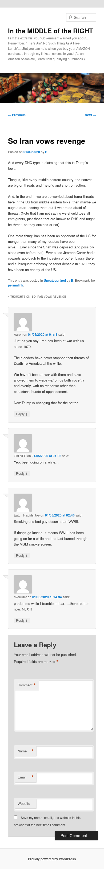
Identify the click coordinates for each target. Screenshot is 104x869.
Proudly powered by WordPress (52, 858)
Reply (22, 413)
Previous (17, 114)
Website (24, 803)
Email (26, 777)
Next (90, 114)
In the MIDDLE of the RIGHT (50, 30)
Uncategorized (55, 280)
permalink (15, 285)
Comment (27, 685)
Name (26, 751)
